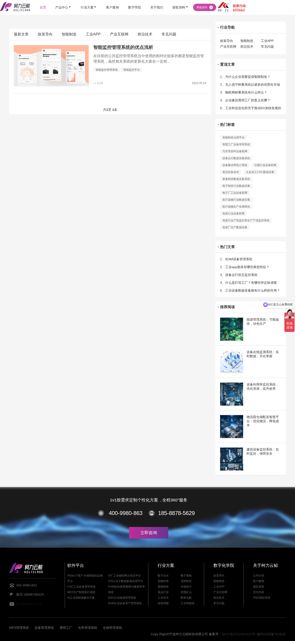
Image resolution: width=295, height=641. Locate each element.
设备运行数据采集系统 (236, 158)
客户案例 (258, 581)
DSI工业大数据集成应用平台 (125, 581)
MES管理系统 (19, 627)
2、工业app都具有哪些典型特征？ (244, 267)
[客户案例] (112, 0)
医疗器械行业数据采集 (236, 199)
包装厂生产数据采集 (234, 227)
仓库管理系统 (87, 627)
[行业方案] (89, 0)
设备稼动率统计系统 (234, 165)
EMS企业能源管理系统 (122, 597)
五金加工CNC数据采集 (260, 172)
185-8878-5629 (176, 513)
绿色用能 (163, 603)
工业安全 (163, 597)
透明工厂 (65, 627)
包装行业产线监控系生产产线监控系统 (245, 220)
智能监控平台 (131, 69)
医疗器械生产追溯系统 (236, 206)
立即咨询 (148, 532)
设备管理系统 (44, 627)
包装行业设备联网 (233, 213)
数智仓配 (186, 597)
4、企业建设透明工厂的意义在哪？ (245, 100)
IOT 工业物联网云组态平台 (124, 575)
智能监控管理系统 (107, 69)
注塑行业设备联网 (265, 165)
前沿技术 (145, 34)
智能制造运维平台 (233, 137)
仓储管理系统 (112, 627)
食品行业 (163, 592)
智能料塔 (163, 581)
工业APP (93, 34)
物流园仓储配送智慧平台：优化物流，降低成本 (263, 421)
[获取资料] (180, 0)
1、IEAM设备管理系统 (236, 259)
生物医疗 (186, 586)
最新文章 (21, 34)
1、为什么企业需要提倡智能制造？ (245, 77)
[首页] (43, 0)
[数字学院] (134, 0)
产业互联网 (119, 34)
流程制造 (186, 581)
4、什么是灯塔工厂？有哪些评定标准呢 (248, 282)
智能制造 (69, 34)
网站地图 (265, 634)
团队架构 (258, 586)
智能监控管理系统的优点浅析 (123, 47)
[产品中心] (63, 0)
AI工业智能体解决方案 (81, 597)
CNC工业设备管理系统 (81, 586)
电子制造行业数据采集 (236, 185)
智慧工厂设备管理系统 (236, 144)
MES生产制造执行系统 (81, 592)
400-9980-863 (125, 513)
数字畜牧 (186, 575)
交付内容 (258, 592)
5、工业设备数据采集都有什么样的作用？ (250, 290)
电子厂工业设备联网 (234, 192)
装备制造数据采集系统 (236, 179)
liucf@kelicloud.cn (29, 604)
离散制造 (163, 586)
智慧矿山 (186, 592)
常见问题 (169, 34)
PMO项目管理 (261, 597)
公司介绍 (258, 575)
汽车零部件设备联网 (234, 151)
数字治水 (163, 575)
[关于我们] (156, 0)
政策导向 (45, 34)
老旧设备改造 (230, 172)
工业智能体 (188, 603)
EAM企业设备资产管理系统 (125, 603)
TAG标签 (279, 634)
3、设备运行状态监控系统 (238, 275)
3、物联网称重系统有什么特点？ (243, 92)
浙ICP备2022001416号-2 (240, 634)
